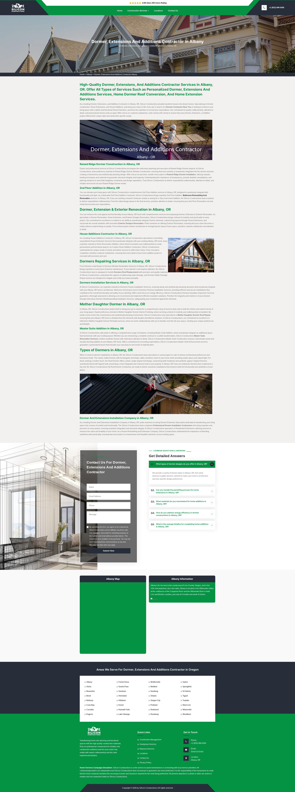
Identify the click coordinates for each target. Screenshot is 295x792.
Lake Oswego (124, 714)
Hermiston (122, 696)
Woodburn (187, 714)
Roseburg (154, 714)
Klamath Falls (124, 710)
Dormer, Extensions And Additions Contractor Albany (115, 74)
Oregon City (155, 700)
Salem (185, 682)
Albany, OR (195, 760)
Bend (88, 696)
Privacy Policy (145, 763)
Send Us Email (197, 752)
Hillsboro (122, 700)
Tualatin (186, 700)
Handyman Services (148, 744)
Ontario (153, 696)
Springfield (187, 687)
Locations (158, 10)
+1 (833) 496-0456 (276, 8)
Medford (153, 687)
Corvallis (90, 710)
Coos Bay (90, 705)
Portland (153, 705)
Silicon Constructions (148, 788)
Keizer (121, 705)
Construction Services (137, 10)
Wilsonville (187, 710)
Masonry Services (147, 749)
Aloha (88, 687)
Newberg (154, 691)
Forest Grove (123, 682)
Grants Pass (123, 687)
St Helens (187, 691)
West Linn (187, 705)
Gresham (122, 691)
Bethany (89, 700)
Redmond (154, 710)
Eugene (89, 714)
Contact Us (173, 10)
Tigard (185, 696)
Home (119, 10)
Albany (89, 74)
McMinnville (155, 682)
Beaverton (90, 691)
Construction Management (150, 740)
